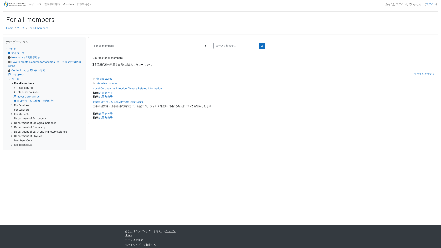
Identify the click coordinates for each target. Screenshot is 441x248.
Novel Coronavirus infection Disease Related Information (127, 88)
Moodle (67, 4)
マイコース (35, 4)
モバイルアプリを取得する (140, 244)
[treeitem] (44, 97)
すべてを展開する (424, 73)
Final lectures (104, 78)
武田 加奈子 (106, 96)
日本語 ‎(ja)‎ (83, 4)
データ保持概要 (134, 239)
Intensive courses (106, 83)
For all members (38, 28)
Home (9, 28)
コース (21, 28)
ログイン (431, 4)
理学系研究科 (52, 4)
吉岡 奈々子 (106, 92)
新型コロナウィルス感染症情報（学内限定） (118, 102)
